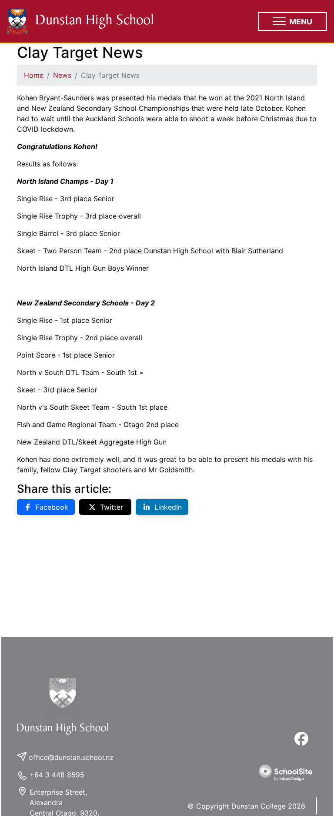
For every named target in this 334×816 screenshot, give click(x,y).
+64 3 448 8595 (57, 774)
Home (33, 75)
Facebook (52, 507)
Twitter (111, 507)
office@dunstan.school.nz (71, 757)
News (62, 75)
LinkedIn (168, 507)
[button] (292, 21)
